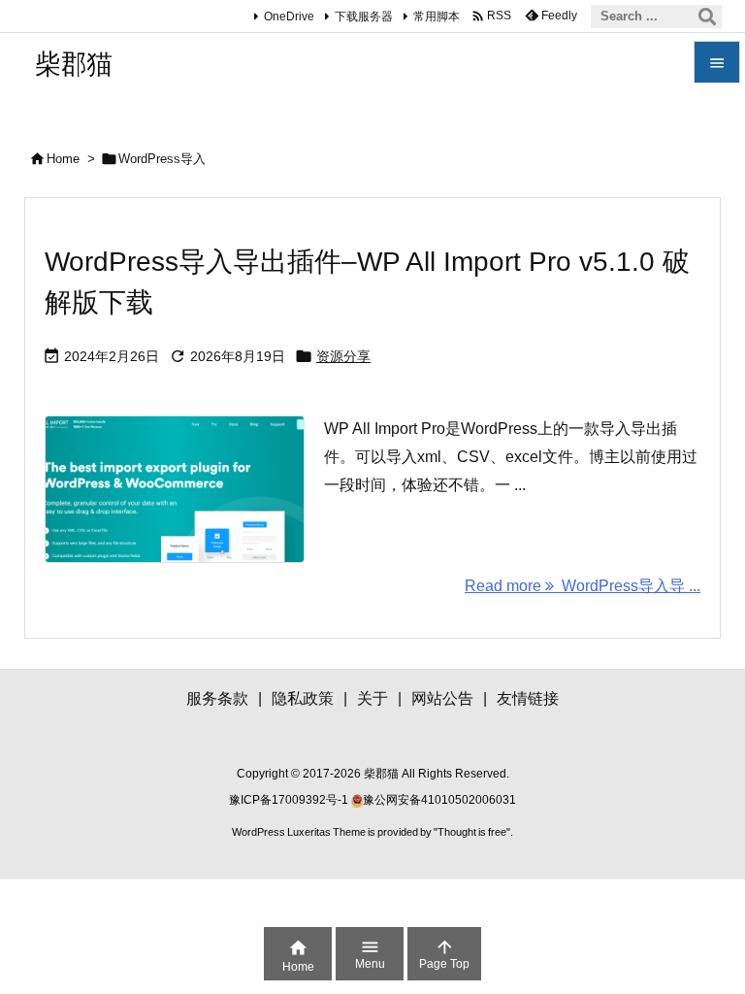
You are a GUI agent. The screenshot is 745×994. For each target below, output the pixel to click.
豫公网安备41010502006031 (439, 800)
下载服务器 (364, 16)
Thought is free (471, 832)
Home (63, 158)
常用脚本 (436, 16)
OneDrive (289, 16)
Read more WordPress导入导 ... (582, 586)
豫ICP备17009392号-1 (290, 800)
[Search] (707, 16)
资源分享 (343, 356)
